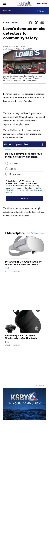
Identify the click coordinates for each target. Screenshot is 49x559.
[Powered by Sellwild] (40, 386)
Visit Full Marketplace (35, 233)
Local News (11, 22)
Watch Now (41, 4)
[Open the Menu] (4, 4)
